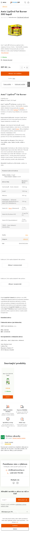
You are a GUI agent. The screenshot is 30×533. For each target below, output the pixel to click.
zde (17, 522)
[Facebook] (14, 483)
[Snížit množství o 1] (21, 67)
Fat (17, 94)
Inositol (22, 108)
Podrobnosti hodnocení (23, 17)
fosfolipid (16, 110)
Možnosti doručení (7, 60)
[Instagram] (17, 483)
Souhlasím (15, 525)
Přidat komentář (15, 284)
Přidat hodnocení (15, 265)
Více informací (5, 53)
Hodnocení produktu (20, 84)
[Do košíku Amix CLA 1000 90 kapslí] (8, 397)
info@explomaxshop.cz (16, 470)
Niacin (10, 208)
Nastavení (15, 529)
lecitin (17, 129)
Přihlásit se (22, 500)
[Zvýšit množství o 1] (27, 67)
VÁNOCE (25, 239)
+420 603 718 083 (16, 473)
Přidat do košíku (15, 73)
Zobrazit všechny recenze (18, 438)
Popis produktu (7, 84)
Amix (14, 78)
